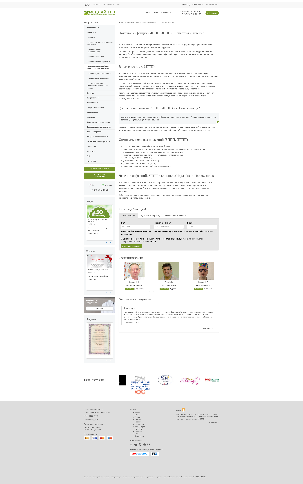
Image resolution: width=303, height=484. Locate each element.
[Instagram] (148, 445)
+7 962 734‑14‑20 (100, 190)
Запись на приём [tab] (128, 216)
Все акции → (214, 423)
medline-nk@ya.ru (91, 420)
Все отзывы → (210, 329)
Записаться (212, 13)
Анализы (90, 151)
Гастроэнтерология (95, 108)
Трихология (91, 146)
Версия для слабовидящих (193, 5)
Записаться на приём (100, 169)
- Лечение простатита (95, 57)
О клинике (165, 12)
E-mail (190, 223)
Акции (137, 412)
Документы (110, 5)
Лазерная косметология (97, 137)
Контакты (138, 429)
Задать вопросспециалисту (99, 175)
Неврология (92, 103)
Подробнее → (93, 233)
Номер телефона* (162, 223)
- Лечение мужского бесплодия (99, 74)
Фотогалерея (140, 427)
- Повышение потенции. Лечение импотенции (100, 43)
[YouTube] (144, 445)
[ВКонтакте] (135, 445)
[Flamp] (155, 454)
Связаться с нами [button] (212, 5)
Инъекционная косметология (99, 127)
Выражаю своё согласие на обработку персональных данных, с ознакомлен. (163, 240)
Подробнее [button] (139, 289)
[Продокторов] (139, 454)
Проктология (92, 28)
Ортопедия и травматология (99, 122)
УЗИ (88, 156)
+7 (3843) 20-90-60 (190, 14)
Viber (93, 185)
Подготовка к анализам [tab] (175, 216)
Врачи (148, 12)
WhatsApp (108, 185)
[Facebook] (131, 445)
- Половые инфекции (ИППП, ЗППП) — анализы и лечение (98, 67)
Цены (156, 12)
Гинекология (92, 112)
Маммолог (91, 117)
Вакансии (99, 308)
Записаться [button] (129, 289)
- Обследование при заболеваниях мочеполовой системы (97, 85)
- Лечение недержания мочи (98, 79)
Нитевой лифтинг (94, 132)
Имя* (123, 223)
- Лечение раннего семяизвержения (94, 51)
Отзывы (138, 420)
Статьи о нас (140, 424)
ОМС (118, 5)
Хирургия (90, 93)
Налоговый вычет (99, 5)
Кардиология (92, 98)
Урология (91, 33)
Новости (138, 422)
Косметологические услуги (98, 142)
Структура (87, 5)
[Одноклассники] (140, 445)
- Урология (91, 37)
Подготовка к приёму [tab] (150, 216)
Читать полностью (131, 319)
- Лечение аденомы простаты (98, 62)
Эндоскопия (92, 161)
